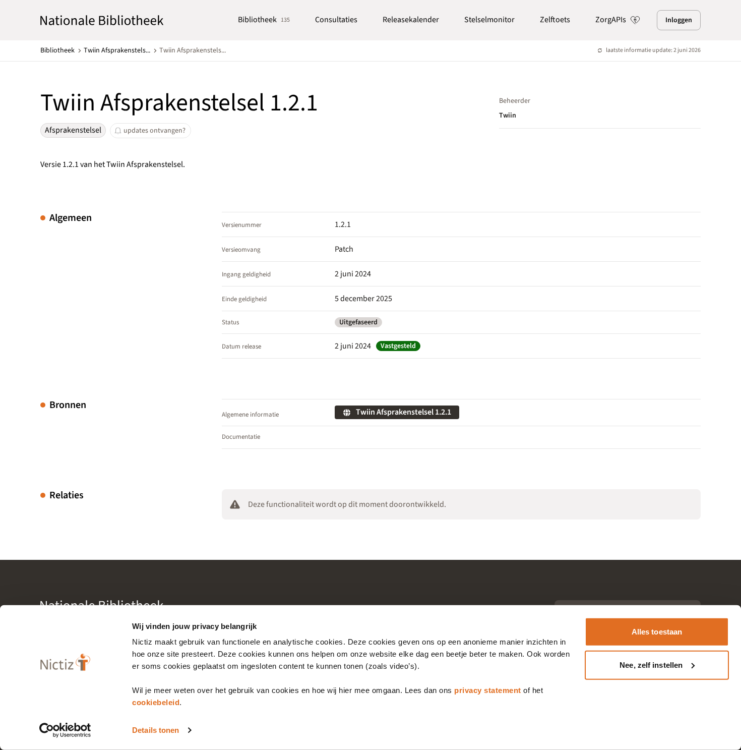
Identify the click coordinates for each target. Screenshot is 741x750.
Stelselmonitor (489, 19)
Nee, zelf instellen (651, 664)
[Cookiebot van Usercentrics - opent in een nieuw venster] (65, 730)
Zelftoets (555, 19)
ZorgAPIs (610, 19)
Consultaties (336, 19)
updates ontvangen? (155, 131)
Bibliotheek (264, 19)
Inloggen (678, 20)
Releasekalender (411, 19)
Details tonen (155, 730)
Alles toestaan (657, 631)
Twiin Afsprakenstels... (117, 50)
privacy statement (487, 690)
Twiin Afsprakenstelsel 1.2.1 (403, 412)
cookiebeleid (155, 702)
